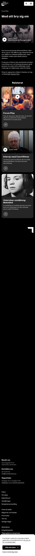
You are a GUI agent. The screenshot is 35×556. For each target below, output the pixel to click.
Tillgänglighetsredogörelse (11, 533)
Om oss (4, 519)
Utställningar (6, 501)
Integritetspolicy (7, 530)
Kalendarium (6, 498)
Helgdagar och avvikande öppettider (13, 482)
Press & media (6, 509)
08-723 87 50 (6, 472)
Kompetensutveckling (9, 504)
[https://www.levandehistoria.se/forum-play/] (5, 124)
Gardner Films (15, 74)
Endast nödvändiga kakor (10, 552)
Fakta (4, 492)
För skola (5, 495)
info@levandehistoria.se (9, 473)
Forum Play (5, 11)
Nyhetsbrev (6, 527)
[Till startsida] (5, 4)
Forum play (5, 516)
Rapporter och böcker (9, 513)
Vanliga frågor (6, 522)
